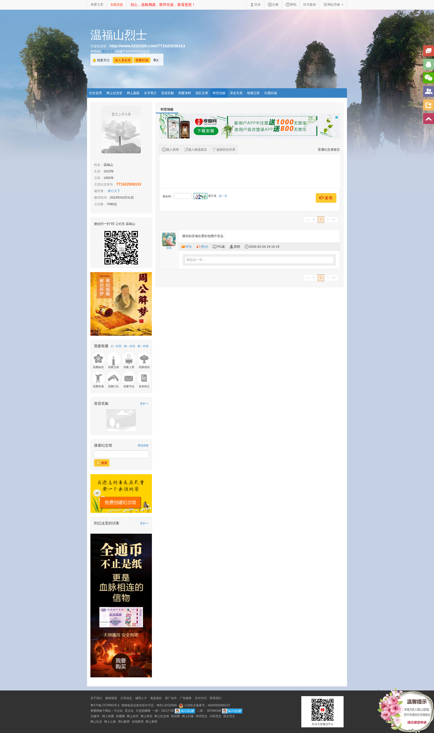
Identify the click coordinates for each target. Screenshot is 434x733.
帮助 (293, 4)
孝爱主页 (97, 4)
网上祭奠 (108, 716)
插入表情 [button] (172, 149)
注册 (275, 4)
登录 (257, 4)
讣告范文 (215, 716)
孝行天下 (108, 51)
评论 (189, 246)
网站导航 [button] (334, 4)
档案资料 (184, 93)
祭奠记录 (253, 93)
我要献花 (98, 367)
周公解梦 (124, 721)
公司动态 (126, 698)
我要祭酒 (98, 386)
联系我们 (216, 698)
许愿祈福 (270, 93)
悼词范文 (202, 716)
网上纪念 (96, 721)
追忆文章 (202, 93)
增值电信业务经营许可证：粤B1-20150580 (149, 705)
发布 (328, 198)
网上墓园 (133, 93)
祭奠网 (120, 716)
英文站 (129, 710)
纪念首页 (95, 93)
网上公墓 (110, 721)
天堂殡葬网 (143, 710)
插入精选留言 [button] (197, 149)
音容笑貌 (167, 93)
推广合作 (171, 698)
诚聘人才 (141, 698)
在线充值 (116, 4)
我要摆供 (144, 367)
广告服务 (186, 698)
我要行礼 (113, 386)
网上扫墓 (188, 716)
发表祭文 (144, 386)
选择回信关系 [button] (225, 149)
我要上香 (128, 367)
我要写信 (128, 386)
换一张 (223, 196)
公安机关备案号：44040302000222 (206, 705)
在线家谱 (138, 721)
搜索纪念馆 (103, 445)
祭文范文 (229, 716)
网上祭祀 (146, 716)
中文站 (118, 710)
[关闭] (336, 117)
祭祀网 (175, 716)
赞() (204, 246)
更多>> (144, 403)
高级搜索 (143, 445)
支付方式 (201, 698)
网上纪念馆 (161, 716)
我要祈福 (142, 60)
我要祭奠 (101, 346)
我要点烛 (113, 367)
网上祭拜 (133, 716)
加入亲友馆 (123, 60)
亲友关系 (236, 93)
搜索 (103, 463)
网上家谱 (151, 721)
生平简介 (150, 93)
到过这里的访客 (106, 523)
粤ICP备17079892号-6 (104, 705)
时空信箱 (219, 93)
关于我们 (96, 698)
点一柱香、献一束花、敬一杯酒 (130, 346)
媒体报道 (111, 698)
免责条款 (156, 698)
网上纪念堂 (114, 93)
